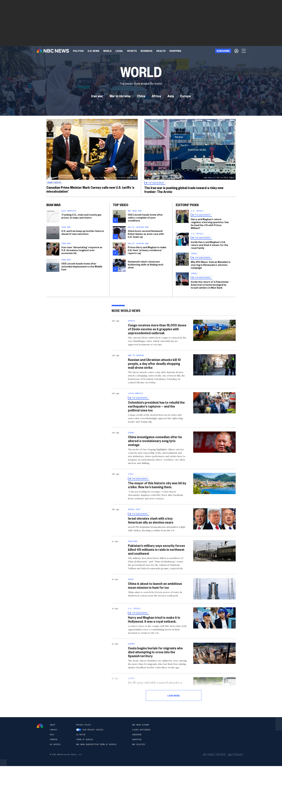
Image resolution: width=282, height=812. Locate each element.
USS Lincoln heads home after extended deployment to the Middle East (81, 266)
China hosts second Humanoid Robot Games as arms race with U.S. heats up (146, 233)
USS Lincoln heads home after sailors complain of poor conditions (145, 217)
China (141, 96)
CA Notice (81, 734)
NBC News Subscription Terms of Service (96, 744)
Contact (53, 730)
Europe (185, 96)
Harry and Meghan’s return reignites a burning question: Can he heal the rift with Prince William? (210, 223)
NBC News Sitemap (140, 725)
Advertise (137, 739)
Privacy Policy (83, 725)
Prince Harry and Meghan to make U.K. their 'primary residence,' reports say (147, 250)
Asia (170, 96)
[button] (119, 51)
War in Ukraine (120, 96)
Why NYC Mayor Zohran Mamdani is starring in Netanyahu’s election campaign (210, 264)
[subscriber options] (236, 51)
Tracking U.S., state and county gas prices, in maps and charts (81, 216)
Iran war (97, 96)
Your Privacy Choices (92, 730)
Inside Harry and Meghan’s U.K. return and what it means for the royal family (209, 244)
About (52, 725)
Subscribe (137, 734)
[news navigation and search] (244, 51)
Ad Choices (55, 744)
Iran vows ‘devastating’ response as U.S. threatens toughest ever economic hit (81, 250)
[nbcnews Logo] (40, 726)
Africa (156, 96)
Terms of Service (84, 739)
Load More (173, 695)
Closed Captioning (141, 730)
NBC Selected (138, 744)
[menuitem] (78, 51)
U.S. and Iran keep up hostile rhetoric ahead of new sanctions (82, 232)
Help (52, 734)
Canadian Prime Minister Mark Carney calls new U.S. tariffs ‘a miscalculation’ (90, 189)
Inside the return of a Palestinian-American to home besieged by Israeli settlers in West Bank (210, 284)
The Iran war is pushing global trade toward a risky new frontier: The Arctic (183, 189)
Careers (53, 739)
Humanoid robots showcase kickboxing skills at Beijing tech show (145, 264)
